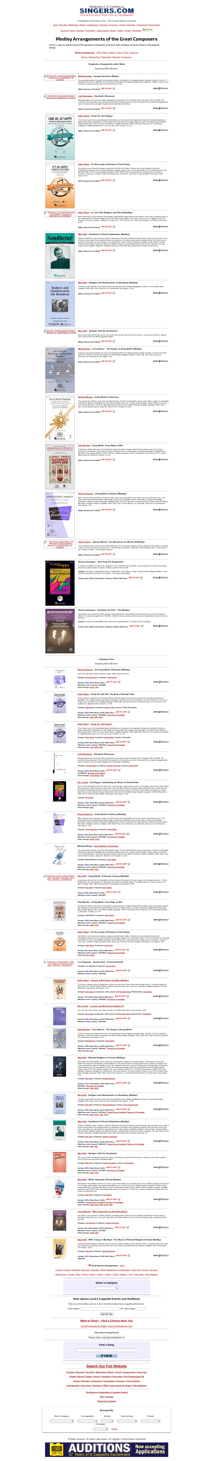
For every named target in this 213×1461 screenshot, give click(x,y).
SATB (98, 53)
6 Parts (92, 1274)
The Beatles (147, 992)
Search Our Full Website (106, 1366)
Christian (103, 25)
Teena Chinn (84, 542)
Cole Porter (108, 945)
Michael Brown (85, 397)
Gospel (67, 1270)
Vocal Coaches (133, 1381)
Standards (76, 1270)
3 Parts (108, 1274)
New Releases (152, 1274)
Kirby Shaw (83, 116)
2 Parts (115, 1274)
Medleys (123, 1274)
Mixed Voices (61, 1274)
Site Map (109, 1397)
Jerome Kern (110, 966)
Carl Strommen (85, 96)
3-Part (92, 687)
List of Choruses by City (120, 1326)
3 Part (118, 53)
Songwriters (109, 1381)
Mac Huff (82, 234)
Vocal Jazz (113, 25)
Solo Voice (86, 1386)
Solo (131, 1274)
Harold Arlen (109, 737)
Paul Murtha (84, 445)
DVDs (105, 1386)
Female (112, 53)
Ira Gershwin (133, 766)
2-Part (97, 839)
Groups (76, 1381)
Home (55, 25)
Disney (113, 31)
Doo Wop (63, 25)
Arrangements (154, 25)
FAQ (102, 1397)
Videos (121, 31)
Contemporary (92, 25)
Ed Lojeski (83, 782)
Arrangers (120, 1381)
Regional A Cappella (107, 1401)
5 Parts (100, 1274)
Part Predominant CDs (134, 1377)
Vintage (72, 1377)
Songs (128, 31)
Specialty (95, 1270)
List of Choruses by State (93, 1326)
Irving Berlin (112, 677)
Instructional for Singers (121, 1386)
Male (105, 53)
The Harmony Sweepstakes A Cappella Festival (107, 1392)
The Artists (136, 31)
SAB (91, 717)
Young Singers (103, 31)
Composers (126, 57)
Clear (114, 1429)
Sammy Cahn (109, 707)
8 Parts (85, 1274)
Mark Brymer (84, 349)
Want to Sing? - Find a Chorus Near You (106, 1320)
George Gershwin (114, 766)
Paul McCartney (125, 992)
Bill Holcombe (85, 76)
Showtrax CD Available (116, 715)
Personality (90, 31)
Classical (64, 31)
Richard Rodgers (108, 1078)
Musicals (80, 31)
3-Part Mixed (94, 775)
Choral (122, 25)
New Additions (140, 1386)
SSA (97, 687)
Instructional (142, 25)
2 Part (125, 53)
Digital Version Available (117, 1112)
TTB (101, 775)
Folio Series (139, 1274)
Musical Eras (94, 57)
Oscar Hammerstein (130, 1105)
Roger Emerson (85, 494)
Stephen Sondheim (109, 1137)
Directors (86, 1381)
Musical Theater (85, 1377)
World (82, 25)
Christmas (130, 25)
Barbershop (73, 25)
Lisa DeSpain (84, 1211)
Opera (72, 31)
